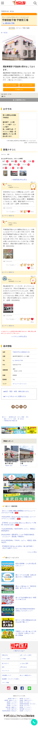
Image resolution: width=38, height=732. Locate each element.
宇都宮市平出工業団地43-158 (21, 352)
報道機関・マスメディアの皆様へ (10, 679)
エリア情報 (23, 658)
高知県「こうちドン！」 (26, 710)
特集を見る (5, 655)
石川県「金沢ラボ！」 (12, 709)
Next (36, 454)
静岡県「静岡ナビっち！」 (11, 700)
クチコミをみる (11, 85)
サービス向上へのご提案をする (15, 396)
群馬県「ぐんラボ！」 (12, 705)
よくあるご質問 (24, 663)
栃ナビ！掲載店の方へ (26, 675)
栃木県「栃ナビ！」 (13, 698)
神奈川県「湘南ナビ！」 (12, 707)
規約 (3, 667)
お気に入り (20, 89)
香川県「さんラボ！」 (25, 705)
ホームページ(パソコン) (19, 383)
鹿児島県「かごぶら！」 (26, 709)
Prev (3, 454)
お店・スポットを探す (26, 655)
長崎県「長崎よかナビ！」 (27, 700)
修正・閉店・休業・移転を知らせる (17, 391)
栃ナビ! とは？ (20, 651)
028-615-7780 (9, 23)
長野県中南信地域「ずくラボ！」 (28, 703)
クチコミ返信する (9, 215)
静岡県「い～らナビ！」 (26, 707)
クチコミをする (27, 85)
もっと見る (33, 552)
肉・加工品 (4, 32)
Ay (8, 185)
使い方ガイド (5, 663)
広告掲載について (6, 675)
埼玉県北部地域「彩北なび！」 (10, 710)
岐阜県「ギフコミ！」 (12, 703)
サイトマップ (5, 670)
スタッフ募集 (5, 682)
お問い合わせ (23, 667)
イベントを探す (6, 658)
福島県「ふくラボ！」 (12, 702)
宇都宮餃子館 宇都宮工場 (15, 20)
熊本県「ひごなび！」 (25, 698)
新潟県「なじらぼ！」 (25, 702)
